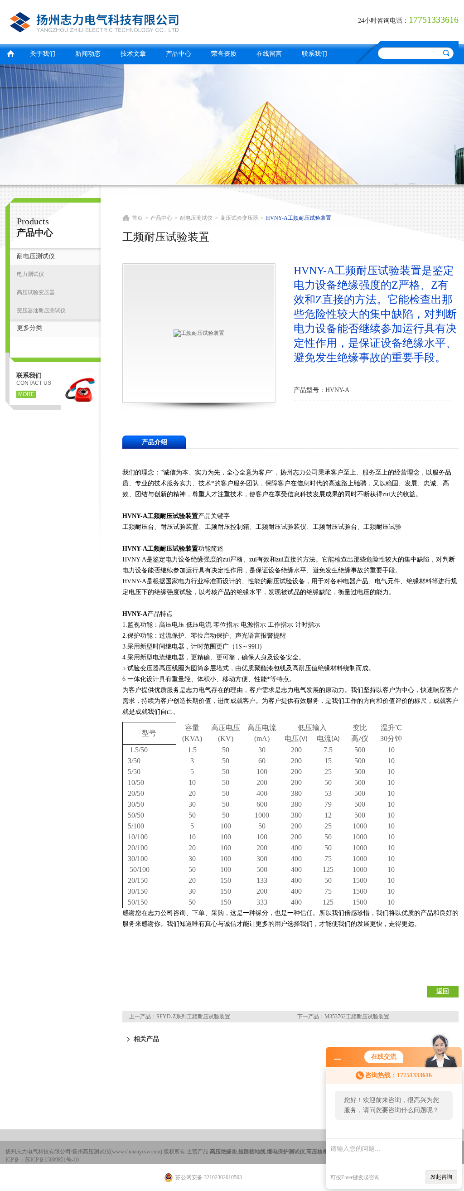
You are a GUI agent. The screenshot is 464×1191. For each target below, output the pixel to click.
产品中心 (178, 53)
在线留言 (269, 53)
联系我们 (314, 53)
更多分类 (29, 327)
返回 (442, 991)
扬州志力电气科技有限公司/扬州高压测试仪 (116, 20)
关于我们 (42, 53)
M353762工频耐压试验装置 (356, 1016)
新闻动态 (88, 53)
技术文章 (133, 53)
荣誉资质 (224, 53)
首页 (10, 52)
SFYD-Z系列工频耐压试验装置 (193, 1016)
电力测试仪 (30, 274)
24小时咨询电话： (383, 20)
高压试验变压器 (36, 292)
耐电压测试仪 (36, 256)
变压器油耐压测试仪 (41, 310)
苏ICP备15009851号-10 (52, 1160)
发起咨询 (441, 1177)
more (26, 394)
